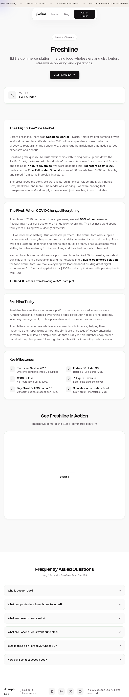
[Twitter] (70, 691)
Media (54, 14)
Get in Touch (84, 14)
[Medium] (61, 691)
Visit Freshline (62, 75)
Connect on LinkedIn (36, 3)
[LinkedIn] (52, 691)
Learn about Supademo (67, 3)
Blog (66, 14)
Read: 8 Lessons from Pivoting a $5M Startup (42, 281)
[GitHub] (80, 691)
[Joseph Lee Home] (41, 14)
